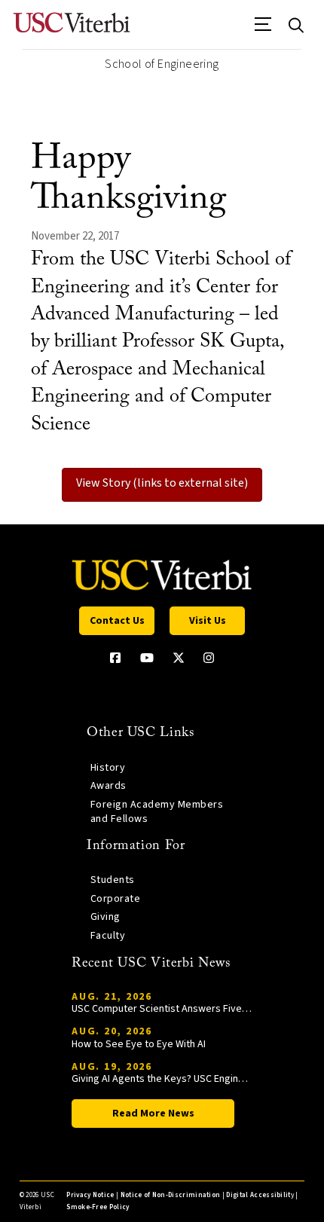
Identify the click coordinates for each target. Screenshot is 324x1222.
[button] (263, 29)
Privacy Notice (90, 1195)
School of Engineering (162, 64)
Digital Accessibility (260, 1195)
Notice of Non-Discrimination (171, 1195)
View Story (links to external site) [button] (162, 483)
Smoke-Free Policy (97, 1207)
